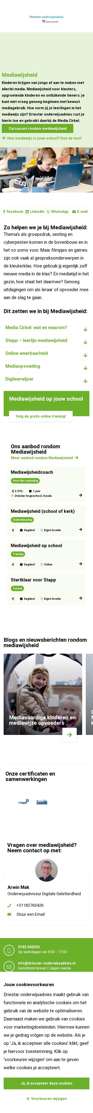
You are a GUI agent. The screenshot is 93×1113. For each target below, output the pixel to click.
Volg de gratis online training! (41, 416)
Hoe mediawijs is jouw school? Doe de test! (44, 138)
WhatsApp (59, 211)
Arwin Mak (18, 887)
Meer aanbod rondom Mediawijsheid (42, 458)
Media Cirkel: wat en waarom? (36, 327)
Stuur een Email (30, 914)
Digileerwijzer (19, 379)
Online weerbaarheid (26, 353)
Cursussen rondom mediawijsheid (38, 128)
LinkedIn (37, 211)
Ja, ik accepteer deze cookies (46, 1083)
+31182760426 (30, 905)
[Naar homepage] (46, 19)
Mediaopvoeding (22, 366)
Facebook (15, 211)
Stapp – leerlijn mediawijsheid (36, 340)
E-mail (82, 211)
